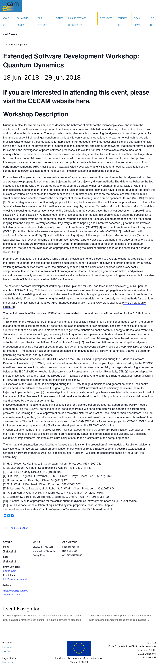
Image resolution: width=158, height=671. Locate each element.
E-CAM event (9, 570)
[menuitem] (7, 18)
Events (59, 18)
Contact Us (122, 21)
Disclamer (7, 661)
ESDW (6, 578)
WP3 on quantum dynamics (86, 371)
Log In (152, 21)
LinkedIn (7, 647)
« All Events (10, 34)
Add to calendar (19, 527)
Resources (106, 18)
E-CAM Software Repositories (77, 21)
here (82, 100)
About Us (5, 21)
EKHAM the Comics (22, 21)
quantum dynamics (19, 578)
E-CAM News (137, 21)
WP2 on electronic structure (46, 371)
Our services (42, 21)
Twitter (6, 650)
